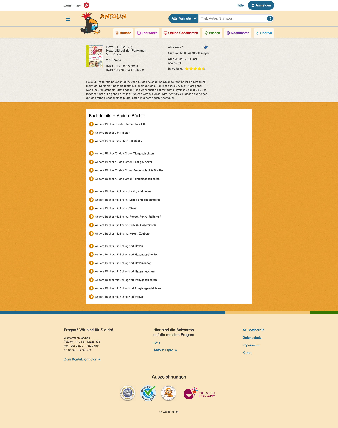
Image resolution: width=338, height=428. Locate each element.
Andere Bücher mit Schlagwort (119, 246)
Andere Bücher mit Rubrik (118, 141)
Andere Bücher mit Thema (123, 191)
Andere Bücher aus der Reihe (120, 124)
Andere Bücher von (112, 132)
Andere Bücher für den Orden (124, 153)
